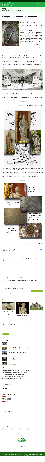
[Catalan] (4, 396)
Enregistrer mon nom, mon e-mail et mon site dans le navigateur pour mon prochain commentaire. (21, 280)
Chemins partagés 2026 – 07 (13, 358)
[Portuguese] (5, 399)
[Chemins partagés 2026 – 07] (4, 359)
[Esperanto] (3, 398)
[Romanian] (7, 399)
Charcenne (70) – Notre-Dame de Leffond (36, 311)
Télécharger (40, 249)
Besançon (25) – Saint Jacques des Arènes (14, 10)
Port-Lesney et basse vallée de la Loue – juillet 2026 (17, 352)
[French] (4, 398)
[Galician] (5, 398)
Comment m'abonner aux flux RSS (8, 408)
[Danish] (7, 396)
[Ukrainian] (7, 401)
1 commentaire (15, 348)
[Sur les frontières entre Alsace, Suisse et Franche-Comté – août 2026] (4, 348)
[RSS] (3, 414)
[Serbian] (8, 399)
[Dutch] (8, 396)
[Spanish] (4, 401)
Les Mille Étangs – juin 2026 (13, 363)
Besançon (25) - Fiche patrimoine (12, 249)
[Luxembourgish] (3, 399)
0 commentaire (15, 359)
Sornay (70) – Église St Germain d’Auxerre (8, 312)
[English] (10, 396)
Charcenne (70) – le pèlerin (22, 315)
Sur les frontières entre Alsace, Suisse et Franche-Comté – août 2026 (20, 347)
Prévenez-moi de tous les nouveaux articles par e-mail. (13, 288)
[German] (7, 398)
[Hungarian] (8, 398)
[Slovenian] (3, 401)
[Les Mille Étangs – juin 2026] (4, 363)
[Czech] (5, 396)
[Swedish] (5, 401)
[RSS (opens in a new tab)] (22, 0)
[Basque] (3, 396)
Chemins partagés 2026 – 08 (13, 342)
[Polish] (4, 399)
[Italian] (10, 398)
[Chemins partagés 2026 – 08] (4, 343)
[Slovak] (10, 399)
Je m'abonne (5, 334)
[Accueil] (2, 10)
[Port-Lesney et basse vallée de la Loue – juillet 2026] (4, 353)
